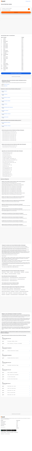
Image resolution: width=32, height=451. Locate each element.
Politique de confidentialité (10, 432)
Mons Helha (3, 294)
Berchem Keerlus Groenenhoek (6, 284)
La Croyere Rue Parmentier (14, 294)
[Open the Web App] (13, 430)
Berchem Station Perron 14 (14, 284)
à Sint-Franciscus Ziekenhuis (12, 273)
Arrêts (17, 425)
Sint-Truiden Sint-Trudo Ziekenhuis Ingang (7, 289)
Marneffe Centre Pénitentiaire (6, 291)
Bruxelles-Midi (12, 291)
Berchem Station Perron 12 (13, 280)
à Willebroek (6, 273)
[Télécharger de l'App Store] (8, 430)
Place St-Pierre (23, 289)
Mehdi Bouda (11, 288)
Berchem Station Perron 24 (22, 277)
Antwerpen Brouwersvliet (17, 288)
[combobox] (16, 8)
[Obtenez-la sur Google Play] (3, 430)
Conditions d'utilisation (3, 432)
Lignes (17, 421)
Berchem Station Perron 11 (5, 280)
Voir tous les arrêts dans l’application (16, 73)
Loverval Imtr (17, 291)
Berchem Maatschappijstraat (14, 277)
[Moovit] (3, 1)
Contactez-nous (16, 432)
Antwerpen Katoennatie (17, 289)
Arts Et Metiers (8, 294)
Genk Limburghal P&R (21, 294)
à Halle (3, 273)
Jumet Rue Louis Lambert (5, 288)
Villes (17, 426)
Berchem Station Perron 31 (5, 277)
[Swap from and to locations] (29, 9)
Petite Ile (26, 294)
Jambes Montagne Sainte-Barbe (23, 291)
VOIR (15, 131)
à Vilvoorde (18, 273)
